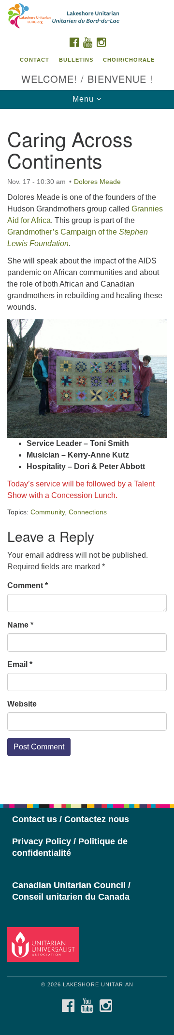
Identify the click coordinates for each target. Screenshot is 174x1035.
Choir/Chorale (129, 60)
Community (47, 512)
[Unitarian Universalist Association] (44, 943)
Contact (34, 60)
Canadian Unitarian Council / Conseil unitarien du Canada (71, 891)
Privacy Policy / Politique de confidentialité (70, 847)
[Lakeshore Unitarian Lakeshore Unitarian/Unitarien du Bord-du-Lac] (87, 16)
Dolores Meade (97, 181)
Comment (27, 585)
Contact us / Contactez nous (70, 819)
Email (19, 664)
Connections (88, 512)
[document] (87, 451)
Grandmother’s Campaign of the (63, 232)
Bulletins (76, 60)
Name (20, 625)
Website (22, 704)
